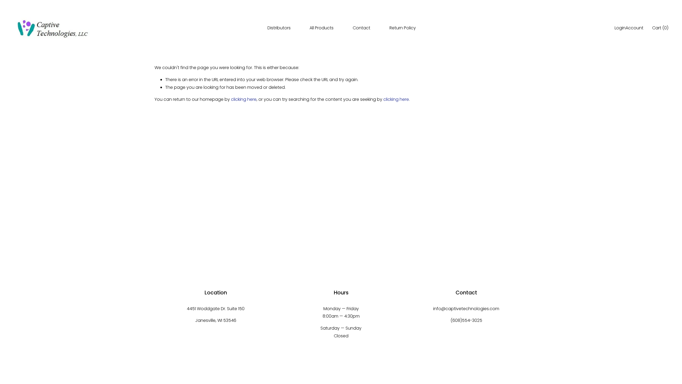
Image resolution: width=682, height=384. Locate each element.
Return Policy (402, 28)
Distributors (279, 28)
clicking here (244, 99)
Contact (361, 28)
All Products (322, 28)
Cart (660, 28)
